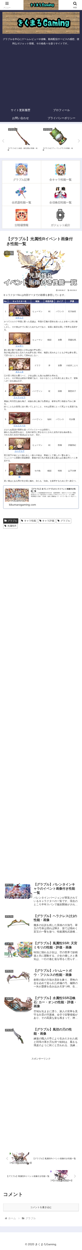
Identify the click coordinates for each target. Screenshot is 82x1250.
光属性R (11, 525)
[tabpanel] (23, 140)
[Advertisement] (41, 76)
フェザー (19, 346)
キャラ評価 (48, 520)
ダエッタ (19, 371)
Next (79, 141)
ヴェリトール (19, 425)
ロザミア (19, 317)
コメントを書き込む (41, 1207)
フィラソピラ (19, 397)
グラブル (12, 520)
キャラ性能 (30, 520)
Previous (3, 141)
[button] (73, 739)
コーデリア (19, 451)
